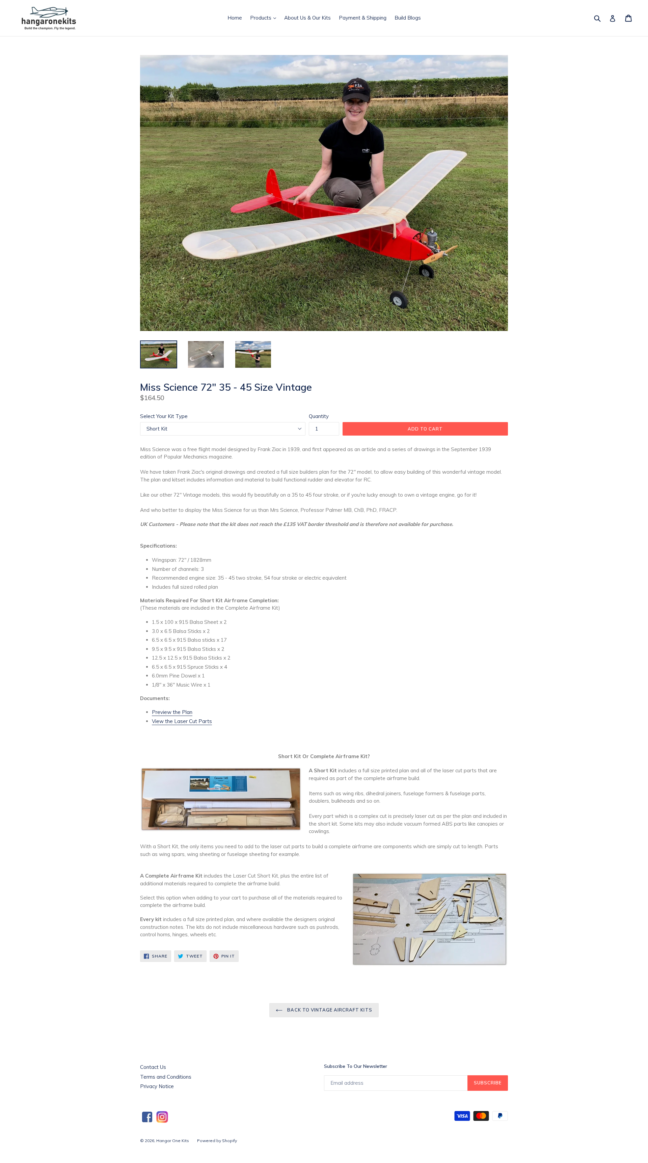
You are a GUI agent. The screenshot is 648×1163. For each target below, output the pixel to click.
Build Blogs (408, 18)
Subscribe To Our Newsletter (355, 1066)
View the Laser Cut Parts (182, 721)
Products (264, 17)
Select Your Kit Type (164, 416)
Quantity (319, 416)
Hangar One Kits (172, 1140)
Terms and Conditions (165, 1077)
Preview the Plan (172, 712)
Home (234, 18)
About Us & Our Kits (307, 18)
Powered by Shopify (217, 1140)
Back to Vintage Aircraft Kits (329, 1010)
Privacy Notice (157, 1086)
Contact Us (153, 1067)
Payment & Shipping (362, 18)
